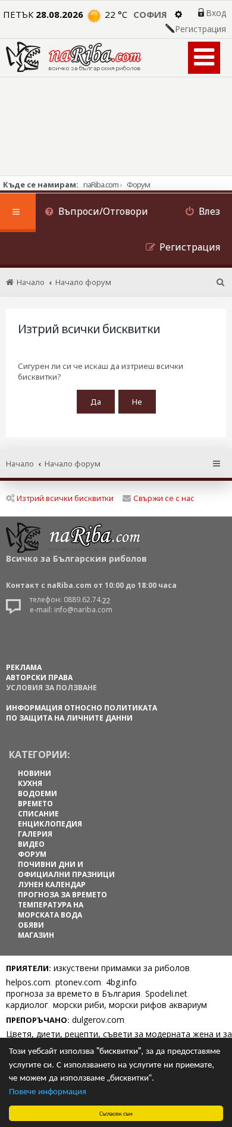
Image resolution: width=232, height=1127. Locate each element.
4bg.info (121, 982)
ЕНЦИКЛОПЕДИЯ (50, 824)
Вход (216, 13)
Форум (138, 184)
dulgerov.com (98, 1019)
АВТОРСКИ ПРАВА (39, 677)
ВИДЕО (31, 844)
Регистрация (200, 29)
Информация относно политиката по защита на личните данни (81, 713)
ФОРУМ (32, 854)
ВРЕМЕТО (35, 804)
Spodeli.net (166, 993)
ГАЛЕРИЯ (35, 834)
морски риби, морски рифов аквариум (130, 1004)
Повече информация (47, 1090)
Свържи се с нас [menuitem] (164, 498)
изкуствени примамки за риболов (122, 967)
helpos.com (28, 982)
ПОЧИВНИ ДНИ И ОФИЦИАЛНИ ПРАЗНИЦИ (66, 869)
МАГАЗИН (36, 935)
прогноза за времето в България (73, 993)
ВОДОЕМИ (37, 793)
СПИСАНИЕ (38, 814)
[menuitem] (96, 212)
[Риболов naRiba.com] (73, 57)
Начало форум (73, 463)
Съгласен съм (116, 1113)
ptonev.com (78, 982)
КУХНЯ (30, 783)
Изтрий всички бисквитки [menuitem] (65, 498)
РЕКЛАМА (24, 667)
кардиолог (27, 1004)
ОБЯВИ (31, 925)
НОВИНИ (34, 773)
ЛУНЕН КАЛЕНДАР (52, 884)
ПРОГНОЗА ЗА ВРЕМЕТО (62, 895)
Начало (20, 463)
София (150, 14)
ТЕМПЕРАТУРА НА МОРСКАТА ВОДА (50, 910)
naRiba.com (100, 184)
